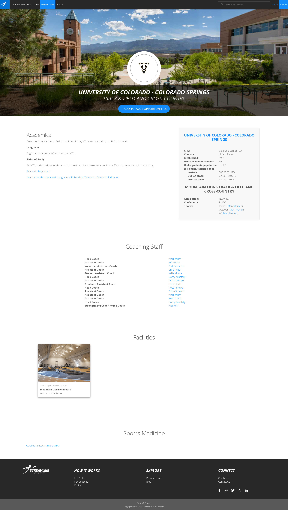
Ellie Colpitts (175, 284)
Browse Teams (154, 478)
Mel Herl (173, 305)
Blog (148, 481)
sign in (275, 4)
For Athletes (80, 478)
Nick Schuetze (176, 266)
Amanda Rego (176, 280)
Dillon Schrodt (176, 291)
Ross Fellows (176, 287)
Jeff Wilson (174, 262)
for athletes (19, 4)
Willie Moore (175, 273)
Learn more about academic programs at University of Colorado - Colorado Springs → (72, 177)
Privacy (148, 503)
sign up (283, 4)
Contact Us (224, 481)
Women (238, 206)
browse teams (47, 4)
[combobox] (247, 4)
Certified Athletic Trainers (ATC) (42, 445)
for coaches (33, 4)
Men (230, 206)
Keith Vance (175, 298)
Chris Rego (174, 269)
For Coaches (81, 481)
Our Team (223, 478)
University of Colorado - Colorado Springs (219, 137)
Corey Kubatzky (177, 277)
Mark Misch (175, 259)
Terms (140, 503)
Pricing (77, 485)
